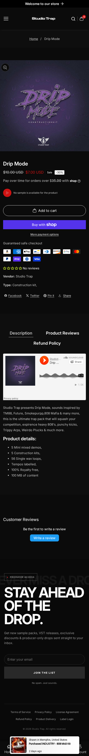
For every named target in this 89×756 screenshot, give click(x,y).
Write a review (44, 538)
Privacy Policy (43, 712)
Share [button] (67, 295)
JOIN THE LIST (44, 672)
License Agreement (67, 712)
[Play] (7, 193)
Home (33, 39)
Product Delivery (46, 719)
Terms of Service (21, 712)
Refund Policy (24, 719)
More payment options (44, 234)
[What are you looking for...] (74, 18)
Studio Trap (24, 276)
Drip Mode (52, 39)
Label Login (66, 719)
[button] (13, 268)
